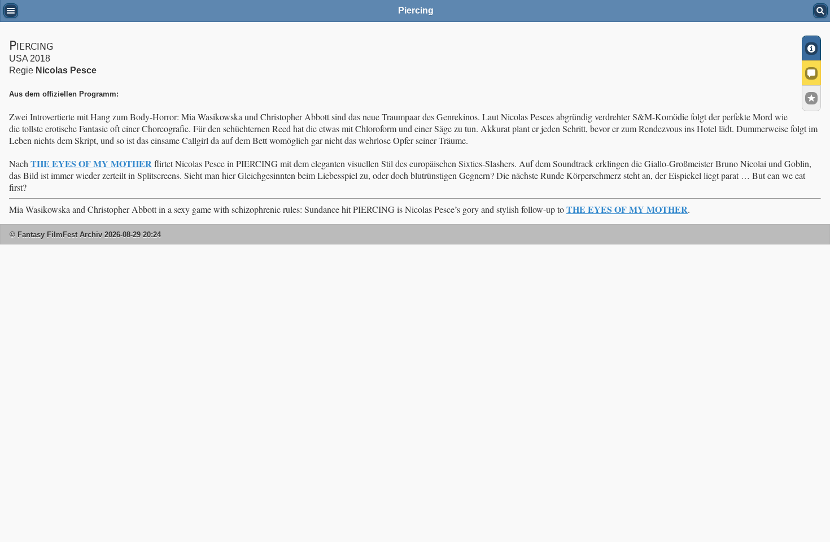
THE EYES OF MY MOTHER (91, 163)
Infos (811, 48)
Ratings (811, 98)
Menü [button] (10, 10)
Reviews (811, 72)
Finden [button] (820, 10)
